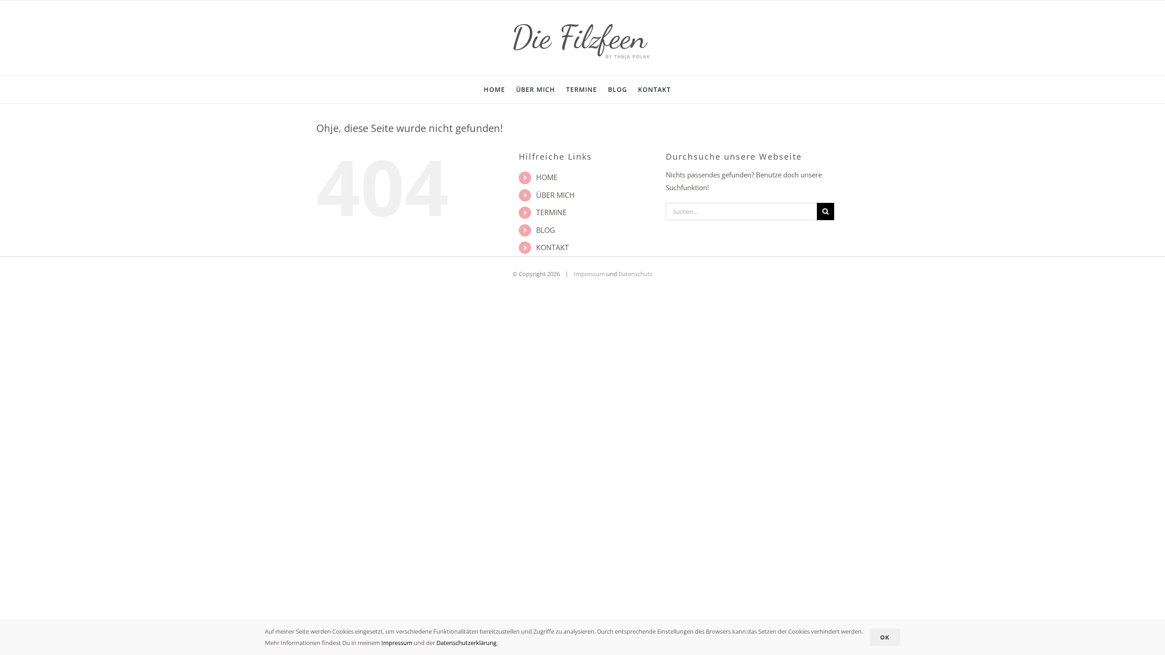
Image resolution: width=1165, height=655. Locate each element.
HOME (546, 177)
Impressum (589, 274)
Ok (885, 637)
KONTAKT (552, 247)
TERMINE (551, 212)
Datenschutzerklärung (466, 643)
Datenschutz (635, 274)
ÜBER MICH (555, 195)
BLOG (545, 230)
